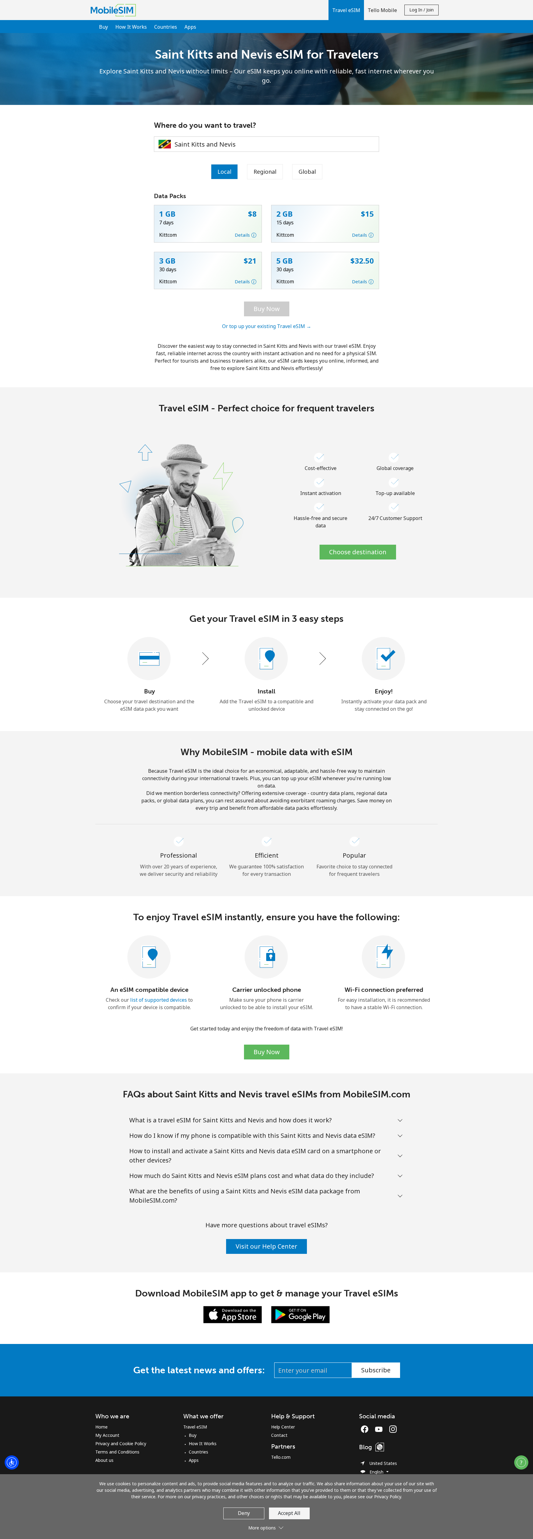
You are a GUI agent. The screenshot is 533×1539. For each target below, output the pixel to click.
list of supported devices (158, 999)
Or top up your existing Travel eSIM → (266, 326)
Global (307, 171)
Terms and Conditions (117, 1452)
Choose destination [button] (357, 552)
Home (101, 1427)
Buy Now (267, 309)
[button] (346, 10)
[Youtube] (380, 1429)
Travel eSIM (195, 1427)
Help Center (283, 1427)
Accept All (289, 1513)
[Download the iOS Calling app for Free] (232, 1314)
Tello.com (281, 1457)
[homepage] (115, 10)
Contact (279, 1435)
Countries (165, 26)
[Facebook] (366, 1429)
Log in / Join (421, 10)
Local (224, 171)
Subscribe (375, 1370)
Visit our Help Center (266, 1246)
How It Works (131, 26)
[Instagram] (393, 1429)
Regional (265, 171)
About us (104, 1460)
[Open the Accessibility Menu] (12, 1462)
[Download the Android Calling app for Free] (300, 1314)
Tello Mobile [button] (382, 10)
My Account (107, 1435)
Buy (103, 26)
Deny (244, 1513)
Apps (190, 26)
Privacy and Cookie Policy (120, 1443)
